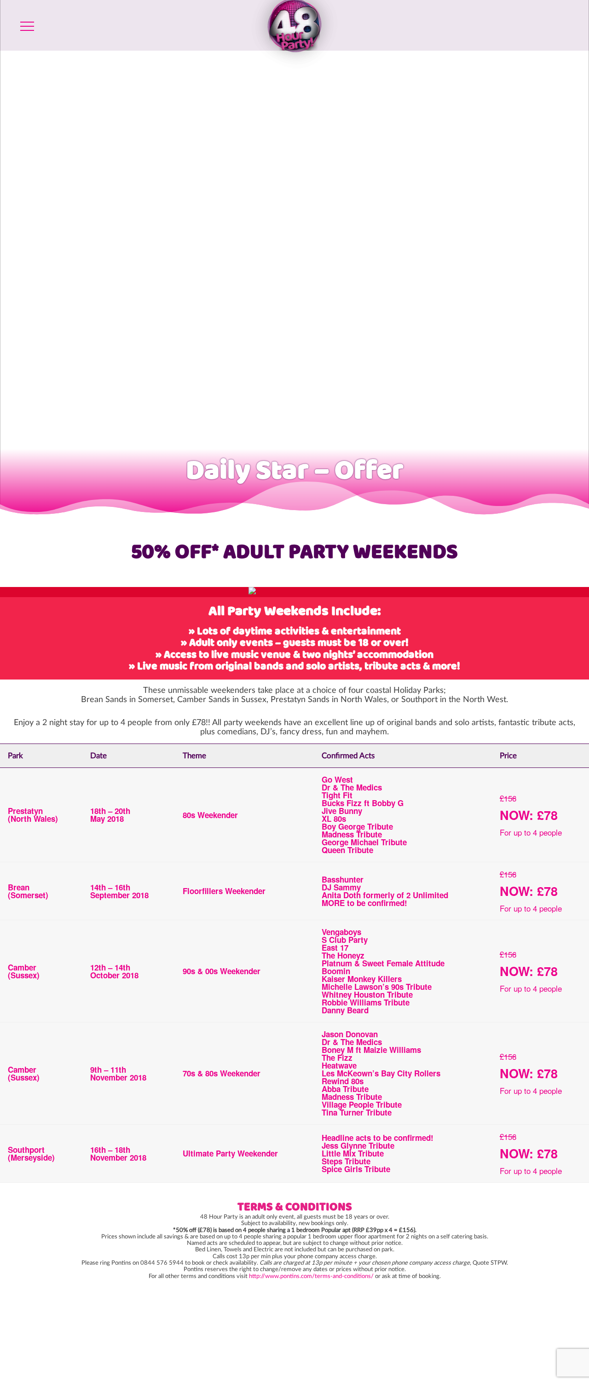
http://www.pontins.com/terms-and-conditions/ (311, 1276)
